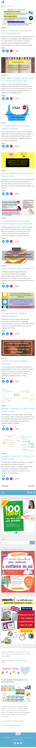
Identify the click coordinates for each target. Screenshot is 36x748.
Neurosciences (4, 27)
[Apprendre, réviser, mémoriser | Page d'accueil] (3, 2)
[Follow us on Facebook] (28, 492)
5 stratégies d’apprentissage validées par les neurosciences (17, 268)
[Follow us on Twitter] (31, 492)
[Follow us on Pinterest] (34, 492)
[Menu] (34, 2)
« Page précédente (5, 486)
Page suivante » (31, 486)
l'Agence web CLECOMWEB (18, 739)
